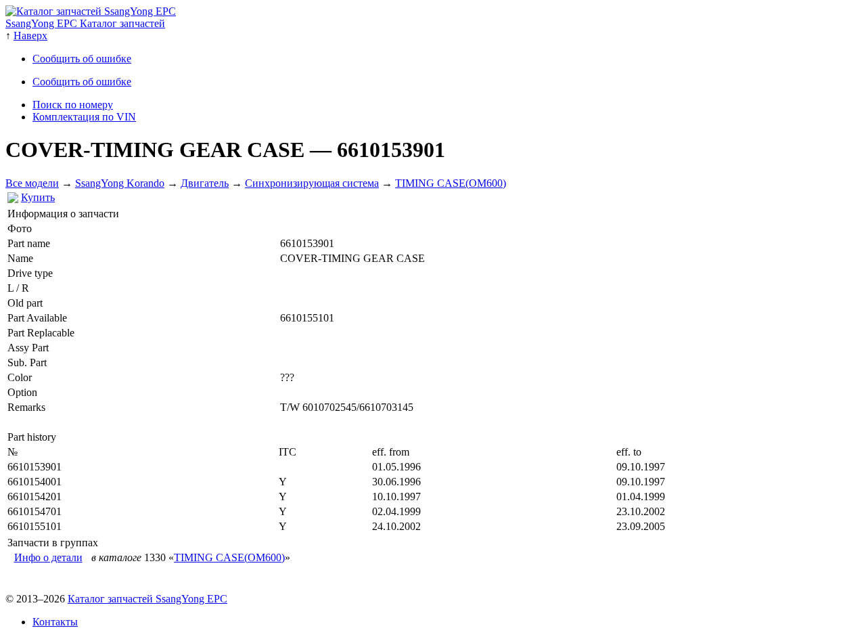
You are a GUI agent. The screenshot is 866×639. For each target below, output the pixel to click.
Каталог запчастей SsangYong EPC (147, 598)
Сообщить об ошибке (81, 58)
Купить (38, 197)
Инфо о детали (48, 557)
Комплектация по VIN (84, 117)
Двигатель (205, 183)
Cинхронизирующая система (312, 183)
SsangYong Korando (119, 183)
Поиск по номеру (72, 104)
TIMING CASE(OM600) (450, 183)
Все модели (32, 183)
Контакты (55, 621)
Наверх (30, 35)
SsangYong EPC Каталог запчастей (85, 23)
